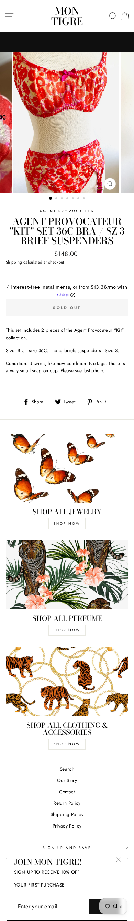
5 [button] (73, 199)
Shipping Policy (67, 814)
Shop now (67, 743)
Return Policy (66, 803)
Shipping (14, 262)
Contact (67, 791)
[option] (67, 123)
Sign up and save (67, 847)
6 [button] (79, 199)
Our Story (67, 780)
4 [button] (68, 199)
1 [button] (51, 198)
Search (67, 768)
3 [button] (62, 199)
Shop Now (67, 523)
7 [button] (84, 199)
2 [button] (57, 199)
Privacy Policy (67, 825)
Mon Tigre (67, 16)
